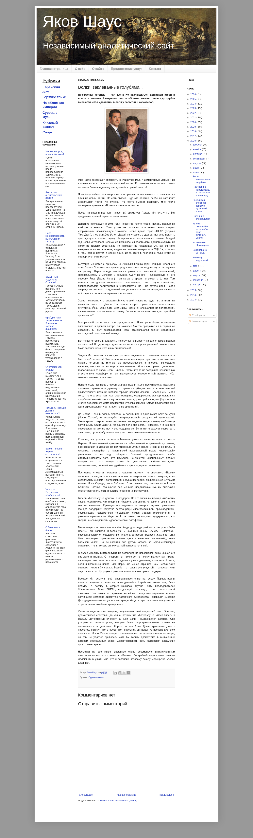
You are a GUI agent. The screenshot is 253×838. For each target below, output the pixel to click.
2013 (193, 299)
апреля (197, 270)
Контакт (155, 68)
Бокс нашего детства (200, 251)
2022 (193, 113)
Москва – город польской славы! (54, 153)
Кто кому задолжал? (200, 259)
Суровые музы (96, 677)
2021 (193, 117)
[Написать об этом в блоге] (120, 673)
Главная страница (54, 68)
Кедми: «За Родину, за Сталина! (51, 280)
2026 (193, 94)
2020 (193, 122)
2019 (193, 126)
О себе (80, 68)
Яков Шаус (82, 21)
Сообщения (198, 315)
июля (196, 167)
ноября (197, 149)
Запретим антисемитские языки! (53, 195)
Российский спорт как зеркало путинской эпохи (200, 206)
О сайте (98, 68)
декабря (198, 144)
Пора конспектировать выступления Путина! (54, 237)
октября (198, 154)
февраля (198, 280)
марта (197, 275)
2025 (193, 99)
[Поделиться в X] (124, 673)
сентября (198, 158)
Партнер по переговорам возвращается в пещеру (202, 191)
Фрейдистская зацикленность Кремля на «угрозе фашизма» (53, 323)
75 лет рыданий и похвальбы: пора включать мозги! (201, 230)
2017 (193, 136)
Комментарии (199, 321)
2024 (193, 103)
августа (197, 163)
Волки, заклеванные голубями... (202, 179)
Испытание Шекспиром (201, 244)
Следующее (86, 794)
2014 (193, 295)
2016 (193, 140)
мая (195, 266)
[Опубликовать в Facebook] (128, 673)
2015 (193, 290)
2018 (193, 131)
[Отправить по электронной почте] (115, 673)
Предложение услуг (126, 68)
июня (196, 172)
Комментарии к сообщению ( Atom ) (117, 800)
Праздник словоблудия (201, 217)
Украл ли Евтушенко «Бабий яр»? (52, 492)
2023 (193, 108)
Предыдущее (166, 794)
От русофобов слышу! (53, 368)
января (197, 284)
